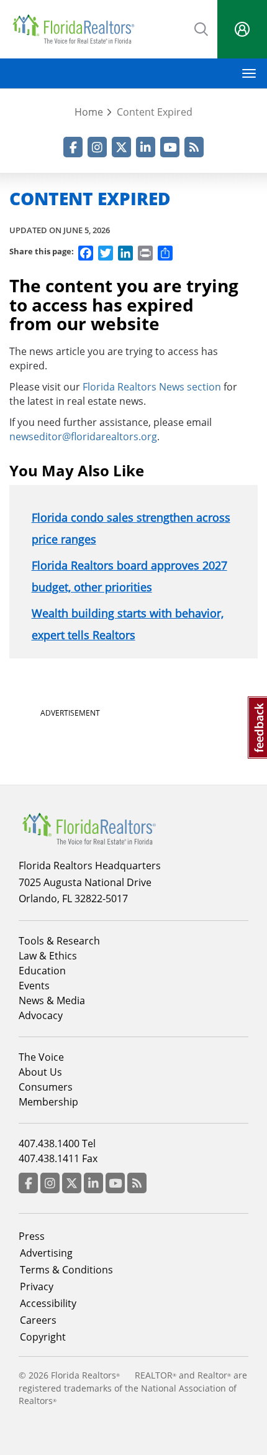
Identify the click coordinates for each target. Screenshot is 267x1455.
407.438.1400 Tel (57, 1143)
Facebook (73, 147)
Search (201, 28)
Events (34, 985)
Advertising (46, 1253)
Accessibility (48, 1303)
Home (89, 112)
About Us (40, 1072)
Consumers (46, 1087)
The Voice (41, 1057)
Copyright (43, 1337)
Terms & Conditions (66, 1270)
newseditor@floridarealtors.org (83, 436)
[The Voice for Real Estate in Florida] (89, 827)
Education (42, 970)
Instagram (97, 147)
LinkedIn (145, 147)
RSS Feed (194, 147)
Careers (38, 1320)
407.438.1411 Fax (58, 1158)
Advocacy (41, 1015)
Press (32, 1236)
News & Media (52, 1000)
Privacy (36, 1286)
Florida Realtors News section (152, 387)
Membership (48, 1102)
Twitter (121, 147)
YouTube (169, 147)
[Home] (73, 29)
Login (242, 29)
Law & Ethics (48, 956)
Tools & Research (59, 941)
